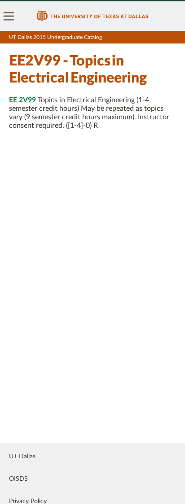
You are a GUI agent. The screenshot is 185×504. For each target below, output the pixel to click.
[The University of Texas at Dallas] (92, 16)
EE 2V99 (22, 100)
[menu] (9, 16)
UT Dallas (22, 456)
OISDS (18, 479)
